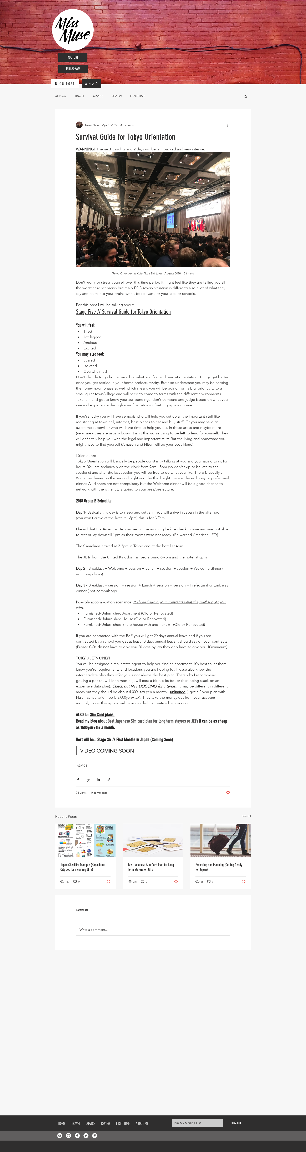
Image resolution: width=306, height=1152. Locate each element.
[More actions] (227, 124)
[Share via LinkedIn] (98, 780)
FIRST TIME (137, 96)
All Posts (60, 96)
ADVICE (98, 96)
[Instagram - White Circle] (68, 1135)
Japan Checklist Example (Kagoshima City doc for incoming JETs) (82, 867)
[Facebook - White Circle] (77, 1135)
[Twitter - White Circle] (85, 1135)
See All (246, 816)
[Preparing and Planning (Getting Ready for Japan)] (220, 840)
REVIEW (117, 96)
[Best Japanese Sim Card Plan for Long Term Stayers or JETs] (153, 840)
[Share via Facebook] (78, 780)
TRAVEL (80, 96)
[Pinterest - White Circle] (94, 1135)
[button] (246, 96)
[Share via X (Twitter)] (88, 780)
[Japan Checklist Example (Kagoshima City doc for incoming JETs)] (85, 840)
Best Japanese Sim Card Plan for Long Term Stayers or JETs (151, 867)
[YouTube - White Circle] (59, 1135)
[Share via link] (109, 780)
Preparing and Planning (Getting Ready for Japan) (218, 867)
